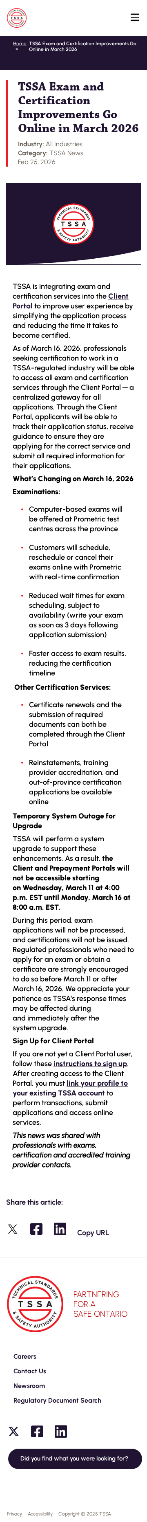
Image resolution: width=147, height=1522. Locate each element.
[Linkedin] (60, 1431)
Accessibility (40, 1514)
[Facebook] (37, 1431)
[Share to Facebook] (36, 1229)
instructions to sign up (90, 1063)
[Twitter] (13, 1431)
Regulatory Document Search (57, 1400)
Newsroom (29, 1386)
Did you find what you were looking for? (75, 1458)
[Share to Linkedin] (60, 1229)
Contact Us (29, 1371)
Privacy (14, 1514)
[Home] (17, 18)
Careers (24, 1356)
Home (20, 43)
